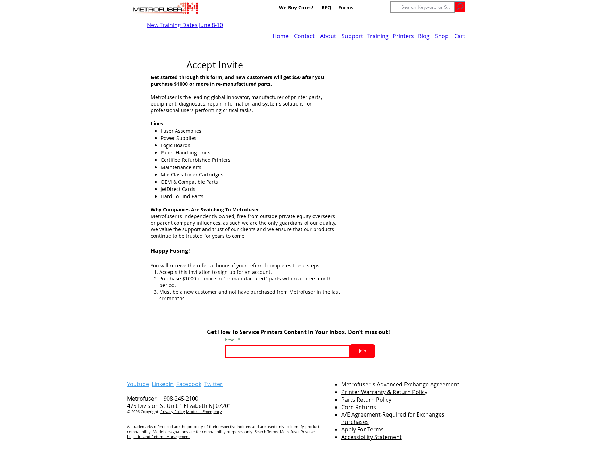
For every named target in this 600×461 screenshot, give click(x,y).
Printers (403, 36)
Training (378, 36)
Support (352, 36)
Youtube (138, 384)
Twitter (213, 384)
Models (194, 411)
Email (231, 339)
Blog (424, 36)
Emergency (212, 411)
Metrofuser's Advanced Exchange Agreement (400, 384)
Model (159, 431)
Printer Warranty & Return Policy (384, 392)
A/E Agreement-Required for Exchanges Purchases (392, 418)
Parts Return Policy (366, 399)
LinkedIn (163, 384)
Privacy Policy (172, 411)
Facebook (188, 384)
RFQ (326, 7)
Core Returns (358, 407)
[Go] (460, 6)
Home (281, 36)
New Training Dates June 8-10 (185, 25)
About (328, 36)
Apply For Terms (362, 429)
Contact (304, 36)
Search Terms (266, 431)
